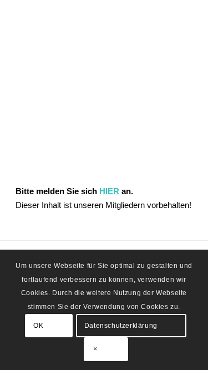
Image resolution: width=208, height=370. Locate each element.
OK (38, 326)
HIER (109, 191)
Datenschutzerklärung (121, 326)
